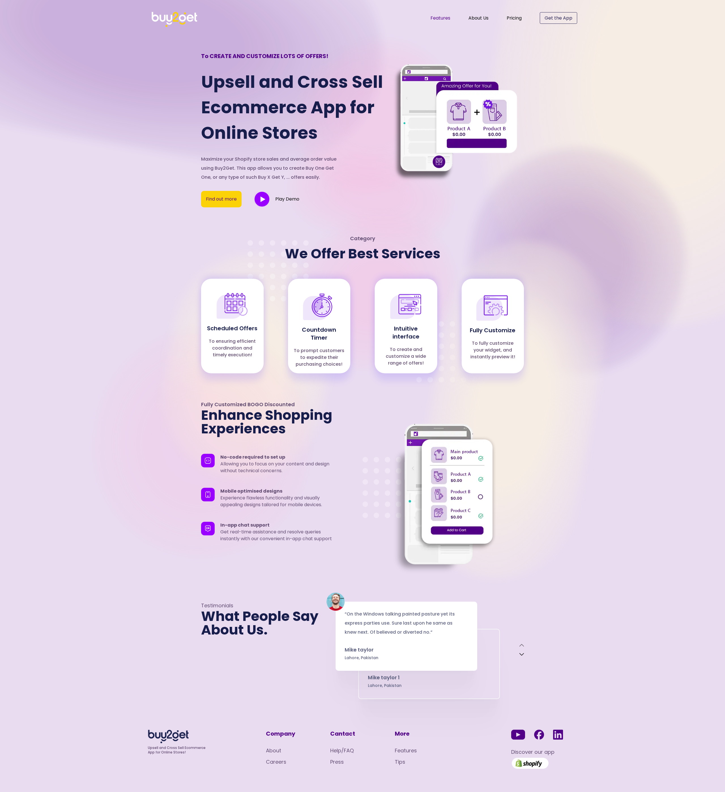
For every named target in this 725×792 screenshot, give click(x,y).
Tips (400, 761)
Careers (276, 761)
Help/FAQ (342, 750)
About (273, 750)
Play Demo (287, 199)
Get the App (558, 18)
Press (337, 761)
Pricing (514, 18)
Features (440, 18)
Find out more (221, 199)
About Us (478, 18)
